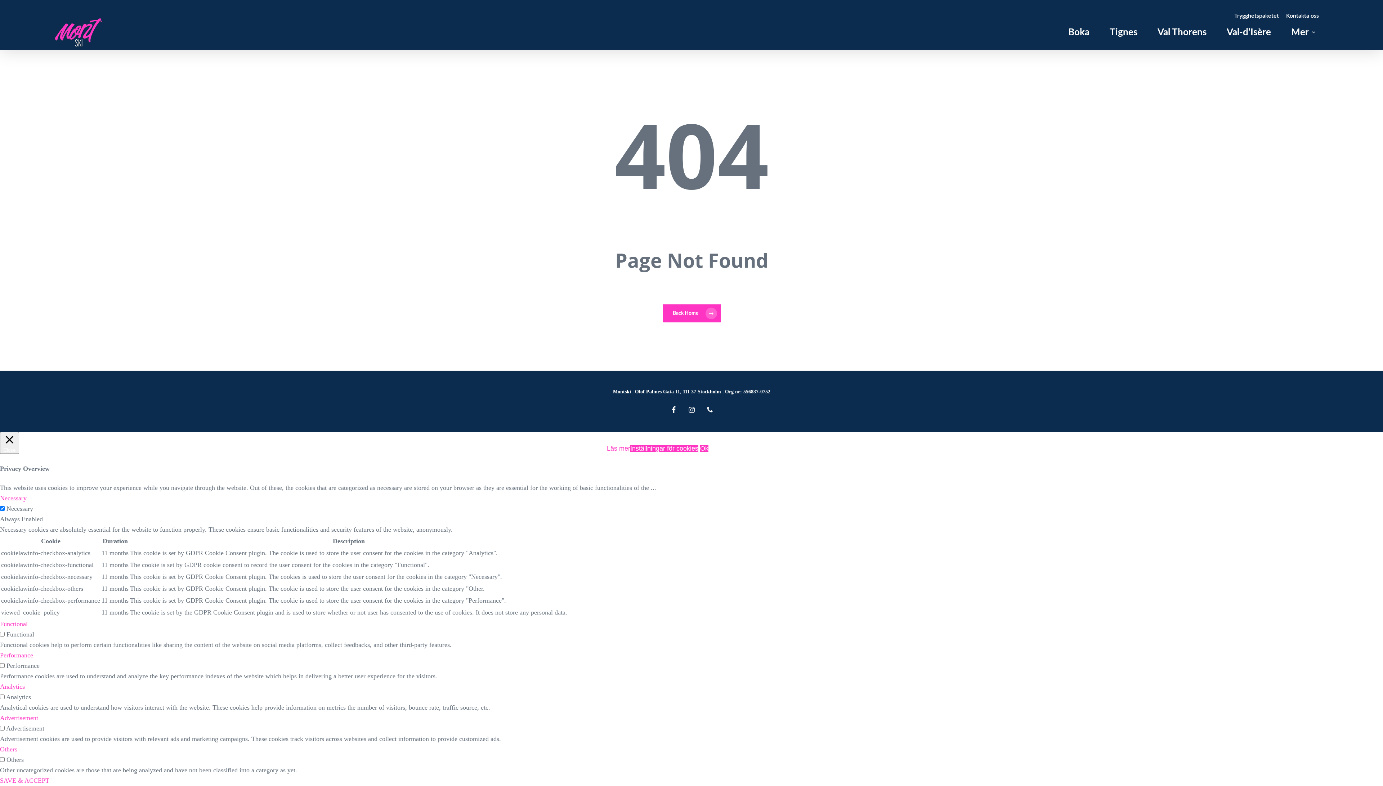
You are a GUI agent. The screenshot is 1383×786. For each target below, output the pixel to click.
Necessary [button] (13, 498)
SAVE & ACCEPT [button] (24, 780)
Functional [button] (14, 624)
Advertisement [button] (19, 718)
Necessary (19, 508)
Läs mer (618, 448)
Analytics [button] (12, 686)
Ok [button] (704, 448)
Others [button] (8, 749)
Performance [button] (16, 655)
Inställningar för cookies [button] (664, 448)
